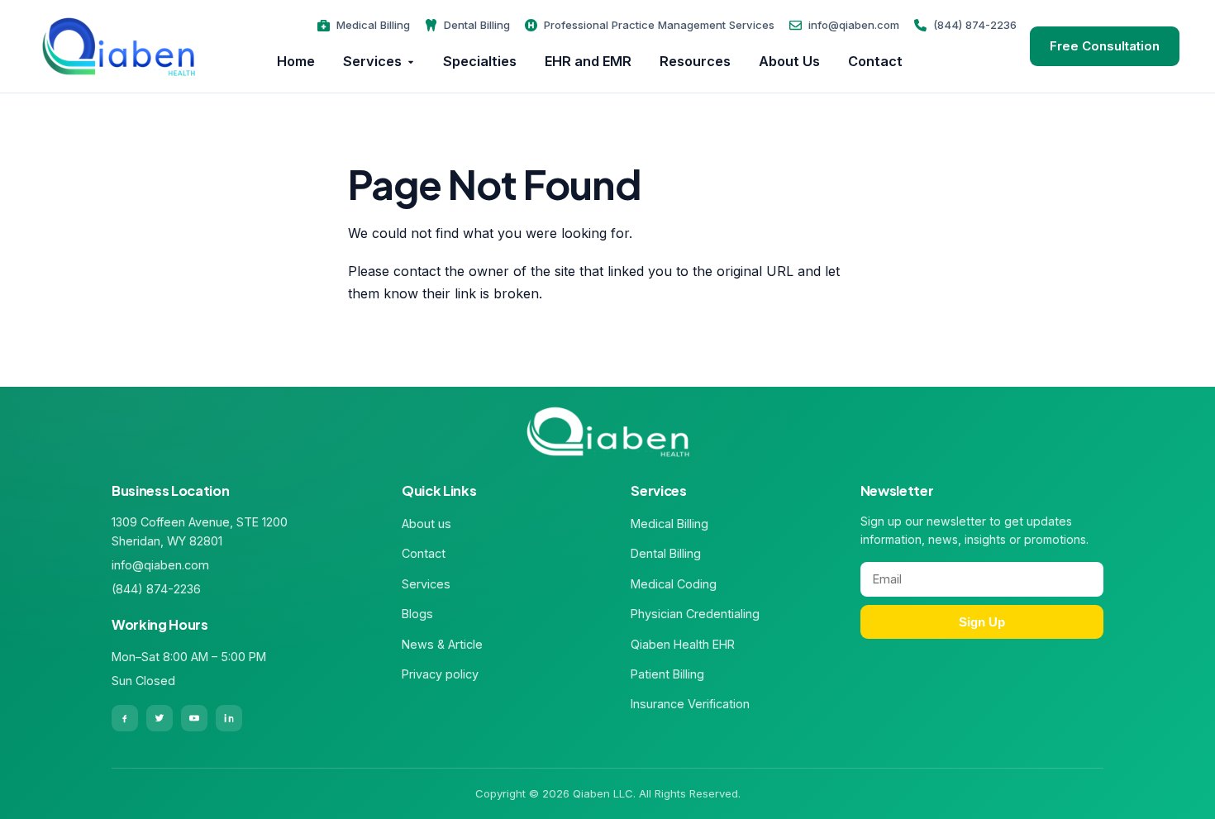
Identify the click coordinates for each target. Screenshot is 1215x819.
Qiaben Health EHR (683, 644)
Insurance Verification (690, 704)
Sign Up (982, 622)
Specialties (480, 61)
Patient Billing (667, 674)
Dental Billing (477, 24)
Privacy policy (440, 674)
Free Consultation (1105, 46)
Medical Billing (373, 24)
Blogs (417, 614)
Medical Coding (674, 584)
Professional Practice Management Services (659, 24)
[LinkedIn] (229, 718)
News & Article (442, 644)
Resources (695, 61)
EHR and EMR (588, 61)
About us (426, 524)
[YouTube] (194, 718)
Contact (875, 61)
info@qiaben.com (853, 24)
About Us (789, 61)
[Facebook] (125, 718)
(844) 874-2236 (975, 24)
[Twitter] (159, 718)
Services (372, 61)
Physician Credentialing (695, 614)
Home (296, 61)
